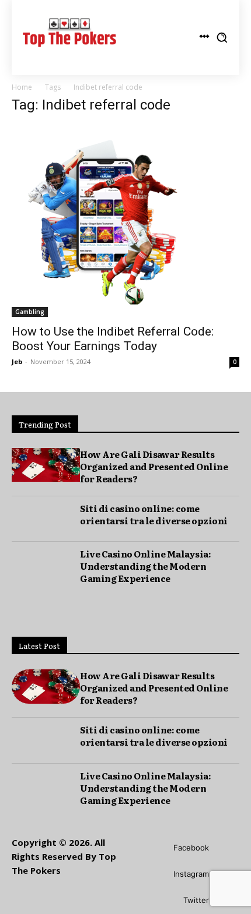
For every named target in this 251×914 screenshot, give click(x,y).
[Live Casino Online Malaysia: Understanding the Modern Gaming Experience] (46, 565)
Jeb (17, 361)
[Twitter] (166, 901)
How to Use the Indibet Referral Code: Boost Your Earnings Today (113, 338)
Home (22, 87)
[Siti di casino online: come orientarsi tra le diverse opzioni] (46, 519)
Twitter (196, 900)
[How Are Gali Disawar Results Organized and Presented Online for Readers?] (46, 465)
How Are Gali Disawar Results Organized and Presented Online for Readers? (154, 466)
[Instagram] (156, 874)
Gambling (29, 312)
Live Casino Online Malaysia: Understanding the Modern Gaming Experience (145, 566)
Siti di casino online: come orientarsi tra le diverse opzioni (154, 514)
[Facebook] (156, 848)
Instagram (191, 873)
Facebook (191, 847)
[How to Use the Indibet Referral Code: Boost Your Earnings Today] (125, 221)
